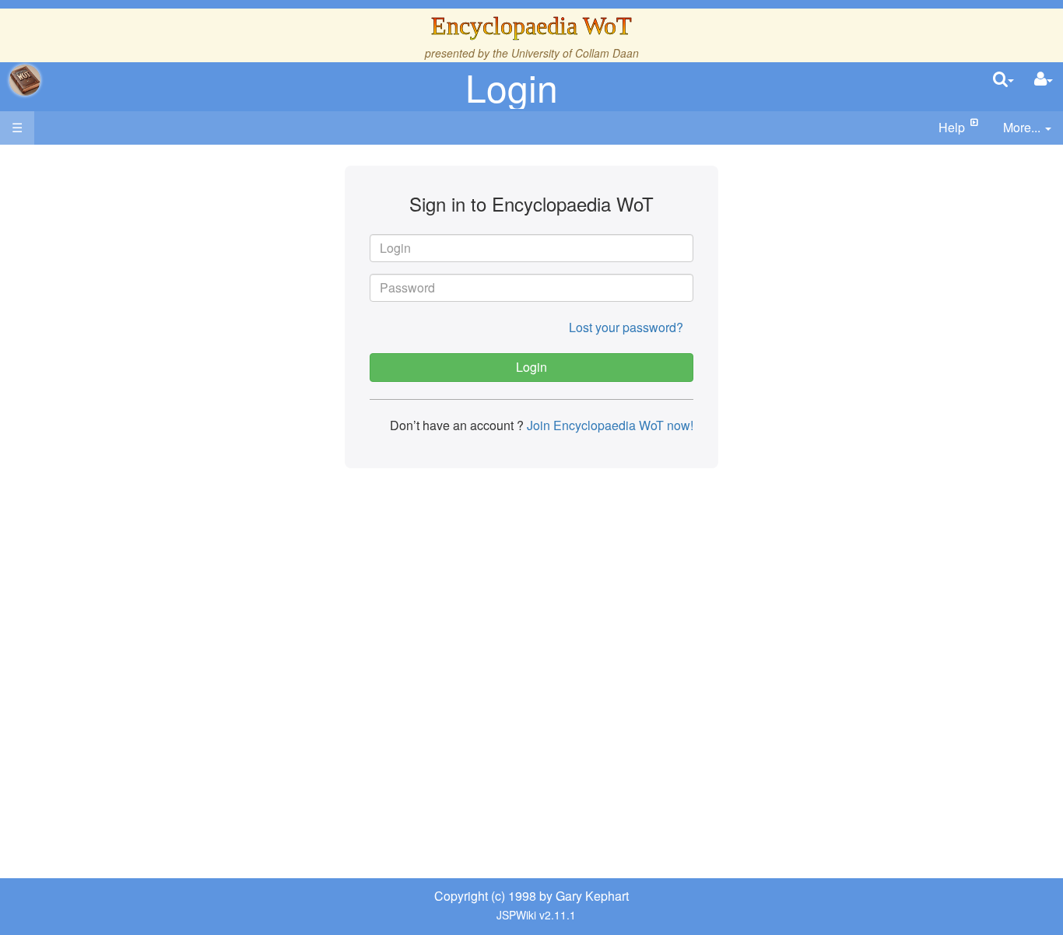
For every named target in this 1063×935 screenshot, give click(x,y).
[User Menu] (1043, 80)
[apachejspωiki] (24, 80)
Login (511, 87)
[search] (1003, 80)
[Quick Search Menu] (1003, 80)
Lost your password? (626, 327)
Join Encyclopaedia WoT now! (608, 425)
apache (24, 80)
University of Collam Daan (575, 53)
